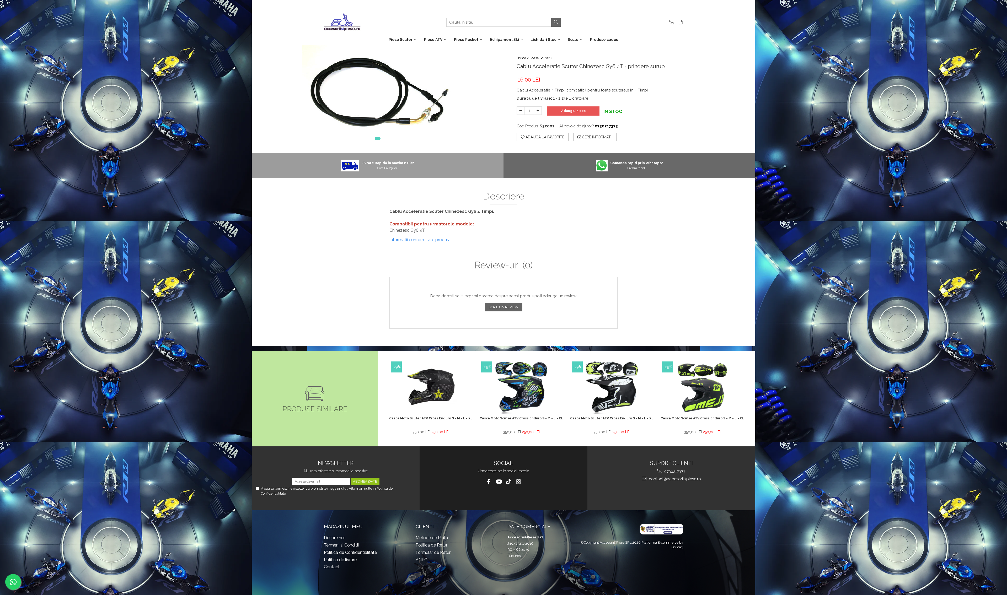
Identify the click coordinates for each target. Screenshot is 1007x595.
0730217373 (674, 471)
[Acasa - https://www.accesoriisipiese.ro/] (350, 22)
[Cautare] (556, 22)
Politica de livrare (340, 559)
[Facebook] (488, 481)
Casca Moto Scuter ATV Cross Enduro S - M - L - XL (431, 418)
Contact (332, 566)
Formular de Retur (433, 552)
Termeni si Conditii (341, 545)
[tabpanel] (378, 95)
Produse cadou (604, 39)
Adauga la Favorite (544, 137)
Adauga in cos (573, 111)
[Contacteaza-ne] (670, 22)
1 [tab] (377, 138)
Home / (523, 58)
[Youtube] (498, 481)
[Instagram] (518, 481)
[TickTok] (508, 481)
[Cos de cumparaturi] (680, 22)
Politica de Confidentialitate (350, 552)
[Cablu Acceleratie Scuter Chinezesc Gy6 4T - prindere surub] (378, 95)
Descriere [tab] (503, 196)
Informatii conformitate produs (419, 239)
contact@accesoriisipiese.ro (674, 479)
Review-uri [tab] (504, 265)
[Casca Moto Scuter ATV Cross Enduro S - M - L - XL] (430, 387)
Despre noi (334, 537)
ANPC (421, 559)
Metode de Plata (432, 537)
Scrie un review (503, 307)
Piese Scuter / (542, 58)
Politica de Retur (431, 545)
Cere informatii (596, 137)
